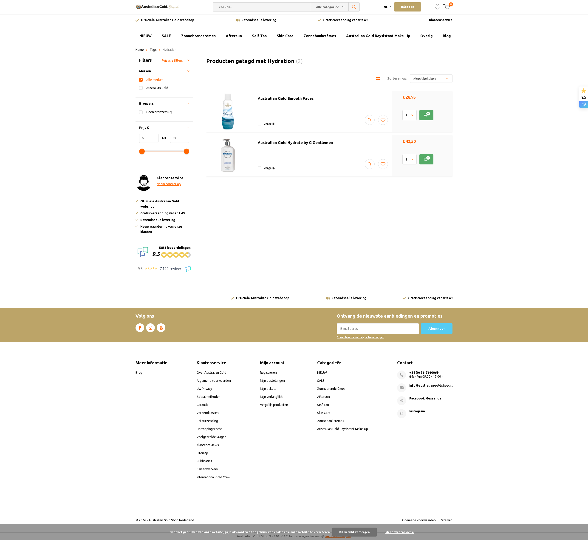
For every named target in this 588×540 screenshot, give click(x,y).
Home (140, 50)
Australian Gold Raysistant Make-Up (378, 36)
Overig (426, 36)
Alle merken (155, 80)
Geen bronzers (159, 112)
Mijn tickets (268, 389)
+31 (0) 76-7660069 (423, 372)
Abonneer (436, 328)
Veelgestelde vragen (211, 437)
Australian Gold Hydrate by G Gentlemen (295, 142)
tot (162, 138)
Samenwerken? (207, 469)
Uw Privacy (204, 389)
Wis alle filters (172, 60)
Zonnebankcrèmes (320, 36)
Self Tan (259, 36)
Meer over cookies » (399, 532)
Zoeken (354, 6)
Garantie (203, 405)
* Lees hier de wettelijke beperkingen (360, 337)
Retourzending (207, 421)
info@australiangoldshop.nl (430, 385)
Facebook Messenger (426, 398)
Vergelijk (269, 123)
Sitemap (202, 453)
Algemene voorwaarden (214, 380)
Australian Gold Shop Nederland (171, 520)
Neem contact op (169, 184)
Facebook (140, 327)
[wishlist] (437, 7)
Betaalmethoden (208, 397)
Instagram (150, 327)
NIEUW (145, 36)
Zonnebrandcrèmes (198, 36)
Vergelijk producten (274, 405)
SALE (166, 36)
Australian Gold (157, 88)
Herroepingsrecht (209, 429)
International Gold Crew (213, 477)
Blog (447, 36)
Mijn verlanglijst (271, 397)
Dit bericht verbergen (354, 532)
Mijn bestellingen (272, 380)
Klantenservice (440, 20)
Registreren (268, 372)
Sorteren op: (397, 78)
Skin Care (285, 36)
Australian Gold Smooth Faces (286, 98)
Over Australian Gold (211, 372)
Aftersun (234, 36)
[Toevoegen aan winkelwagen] (426, 115)
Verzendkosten (208, 413)
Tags (153, 50)
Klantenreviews (208, 445)
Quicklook (370, 120)
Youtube (161, 327)
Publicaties (204, 461)
